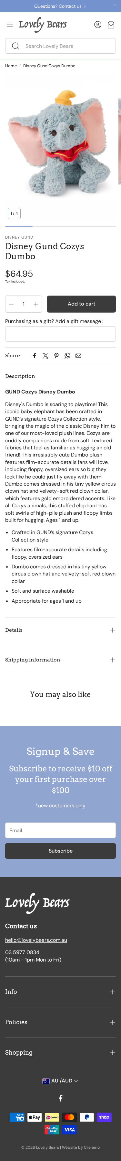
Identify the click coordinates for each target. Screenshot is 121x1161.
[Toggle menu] (10, 25)
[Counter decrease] (11, 304)
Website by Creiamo (81, 1147)
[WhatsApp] (67, 356)
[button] (60, 45)
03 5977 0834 (22, 952)
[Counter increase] (36, 304)
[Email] (78, 356)
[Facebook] (34, 356)
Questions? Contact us (58, 6)
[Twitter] (45, 356)
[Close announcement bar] (114, 5)
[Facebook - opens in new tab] (61, 1098)
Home (11, 66)
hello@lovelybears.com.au (36, 940)
